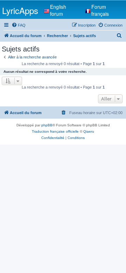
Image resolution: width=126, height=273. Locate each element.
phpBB (46, 125)
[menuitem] (19, 25)
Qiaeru (88, 131)
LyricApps (20, 10)
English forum (58, 10)
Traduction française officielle (55, 131)
